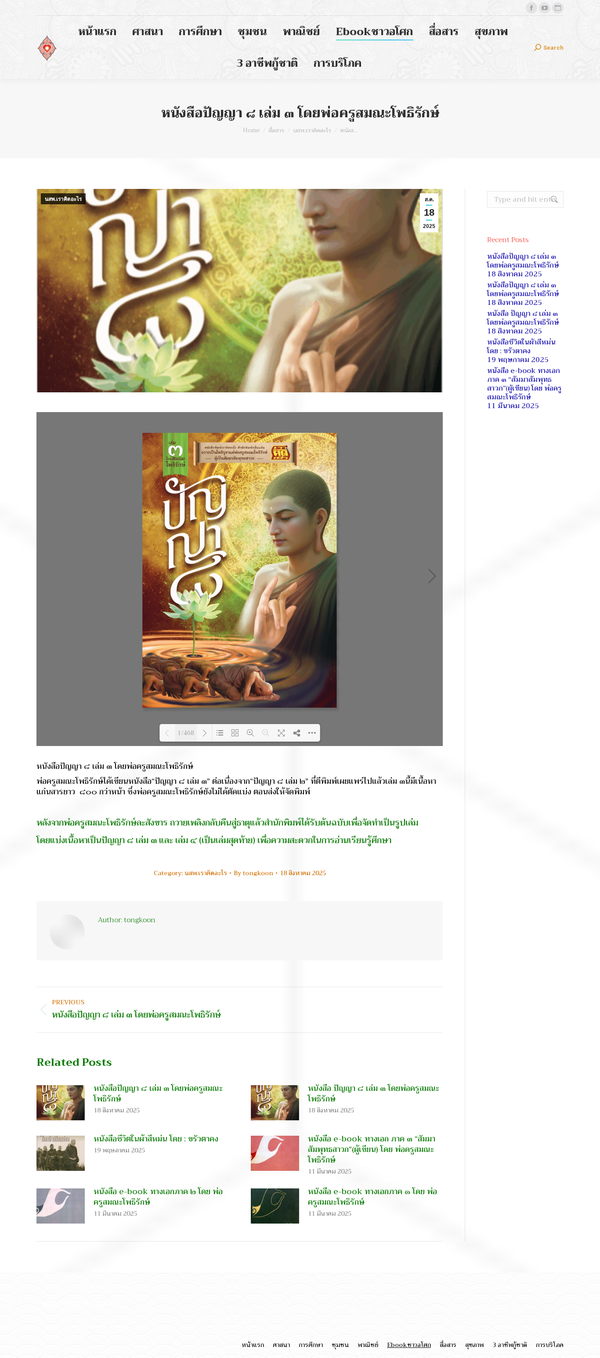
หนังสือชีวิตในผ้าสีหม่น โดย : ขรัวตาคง (156, 1138)
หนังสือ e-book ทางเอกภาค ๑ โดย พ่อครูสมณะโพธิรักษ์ (372, 1196)
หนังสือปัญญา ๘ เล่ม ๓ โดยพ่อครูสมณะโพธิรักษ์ (158, 1093)
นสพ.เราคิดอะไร (63, 199)
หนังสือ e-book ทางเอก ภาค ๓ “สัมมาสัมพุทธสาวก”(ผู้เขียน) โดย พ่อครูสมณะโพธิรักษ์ (371, 1149)
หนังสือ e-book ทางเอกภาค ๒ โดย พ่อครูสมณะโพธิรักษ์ (158, 1196)
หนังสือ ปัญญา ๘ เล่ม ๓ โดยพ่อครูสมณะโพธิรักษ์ (373, 1093)
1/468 (186, 732)
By (253, 873)
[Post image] (60, 1102)
